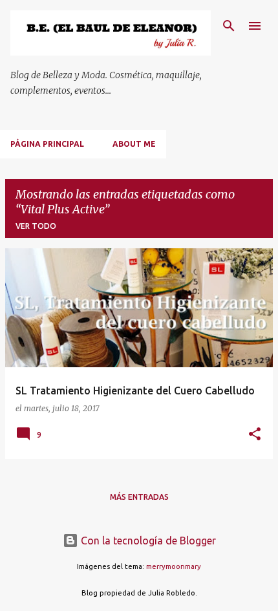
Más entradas (139, 497)
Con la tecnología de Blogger (147, 540)
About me (134, 144)
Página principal (47, 144)
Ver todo (36, 226)
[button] (254, 435)
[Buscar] (229, 25)
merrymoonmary (173, 566)
